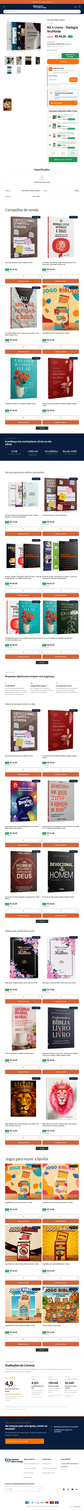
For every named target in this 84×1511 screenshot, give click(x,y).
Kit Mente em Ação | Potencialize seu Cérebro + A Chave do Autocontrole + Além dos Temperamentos (59, 577)
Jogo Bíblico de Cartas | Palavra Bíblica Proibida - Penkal (22, 1264)
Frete (48, 46)
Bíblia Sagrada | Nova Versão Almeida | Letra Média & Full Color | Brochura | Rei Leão (22, 1125)
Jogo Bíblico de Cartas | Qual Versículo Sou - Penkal (57, 1202)
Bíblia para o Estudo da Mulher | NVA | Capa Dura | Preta (21, 983)
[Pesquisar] (78, 11)
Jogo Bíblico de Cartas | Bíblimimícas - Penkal (55, 1264)
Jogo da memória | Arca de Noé (51, 1325)
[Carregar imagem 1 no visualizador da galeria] (9, 60)
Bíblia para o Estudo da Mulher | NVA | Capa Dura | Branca (59, 983)
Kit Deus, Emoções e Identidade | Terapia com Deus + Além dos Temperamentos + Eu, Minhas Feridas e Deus (23, 577)
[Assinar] (39, 1489)
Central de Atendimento (31, 1464)
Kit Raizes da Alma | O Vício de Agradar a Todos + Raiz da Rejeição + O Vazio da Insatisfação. (21, 516)
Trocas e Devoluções (30, 1468)
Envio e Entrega (28, 1473)
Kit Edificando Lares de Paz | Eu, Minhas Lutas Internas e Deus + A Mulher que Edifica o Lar (23, 639)
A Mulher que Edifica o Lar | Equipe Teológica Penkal (20, 404)
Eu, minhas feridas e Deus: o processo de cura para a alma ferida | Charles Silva (67, 142)
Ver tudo (42, 428)
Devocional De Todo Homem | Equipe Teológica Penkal (58, 897)
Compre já (63, 61)
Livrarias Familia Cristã (36, 1506)
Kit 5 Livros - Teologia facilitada (65, 115)
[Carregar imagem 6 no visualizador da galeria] (19, 70)
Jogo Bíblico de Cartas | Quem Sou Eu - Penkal (55, 333)
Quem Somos (46, 1464)
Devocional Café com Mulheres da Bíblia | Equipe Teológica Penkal (59, 404)
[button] (4, 7)
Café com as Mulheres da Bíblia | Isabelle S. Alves (19, 1053)
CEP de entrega (53, 76)
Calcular (73, 80)
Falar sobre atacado (56, 103)
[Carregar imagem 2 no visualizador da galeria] (19, 60)
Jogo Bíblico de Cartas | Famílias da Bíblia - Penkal (20, 1325)
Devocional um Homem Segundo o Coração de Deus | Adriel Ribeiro (22, 898)
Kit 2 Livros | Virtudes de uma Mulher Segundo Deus (57, 638)
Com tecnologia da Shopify (50, 1506)
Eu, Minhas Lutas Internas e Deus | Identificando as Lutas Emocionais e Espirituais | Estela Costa (66, 133)
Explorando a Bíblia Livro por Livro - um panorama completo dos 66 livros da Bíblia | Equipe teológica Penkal (60, 1054)
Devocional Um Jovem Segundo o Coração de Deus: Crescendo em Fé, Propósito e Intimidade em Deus (60, 827)
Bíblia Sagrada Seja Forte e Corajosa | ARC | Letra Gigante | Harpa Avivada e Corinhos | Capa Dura (59, 1125)
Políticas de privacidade (49, 1468)
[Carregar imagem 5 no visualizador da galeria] (9, 70)
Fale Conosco (28, 1477)
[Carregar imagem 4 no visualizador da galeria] (38, 60)
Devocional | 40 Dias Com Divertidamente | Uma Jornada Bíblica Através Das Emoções (21, 827)
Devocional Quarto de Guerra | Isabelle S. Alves (67, 123)
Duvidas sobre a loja (48, 1473)
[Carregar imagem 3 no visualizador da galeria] (28, 60)
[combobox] (42, 11)
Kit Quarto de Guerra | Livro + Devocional (54, 515)
